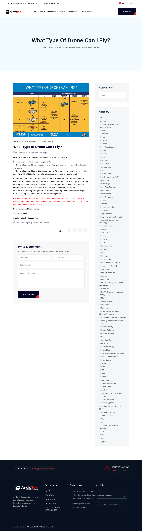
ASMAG (103, 130)
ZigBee (103, 442)
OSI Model (104, 343)
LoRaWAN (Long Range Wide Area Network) (111, 284)
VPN (102, 435)
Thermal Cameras (107, 415)
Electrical (103, 204)
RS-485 (103, 373)
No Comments (49, 141)
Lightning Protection (107, 272)
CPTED (103, 170)
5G (101, 118)
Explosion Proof (106, 214)
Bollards (103, 150)
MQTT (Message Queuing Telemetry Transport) (109, 312)
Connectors (104, 164)
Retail (102, 367)
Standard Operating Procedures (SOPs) (111, 407)
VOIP (102, 432)
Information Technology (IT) (110, 262)
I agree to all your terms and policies (109, 505)
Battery (103, 137)
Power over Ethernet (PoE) (110, 357)
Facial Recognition (107, 226)
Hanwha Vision (106, 246)
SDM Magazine (106, 380)
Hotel (102, 252)
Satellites (103, 377)
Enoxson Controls (107, 207)
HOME (47, 491)
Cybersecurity (105, 174)
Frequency (104, 239)
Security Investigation (108, 383)
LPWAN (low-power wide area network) (111, 293)
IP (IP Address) (105, 269)
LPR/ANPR (104, 289)
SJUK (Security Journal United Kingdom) (111, 395)
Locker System (105, 279)
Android (103, 121)
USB (102, 422)
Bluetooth (103, 144)
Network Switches (107, 330)
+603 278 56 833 (127, 3)
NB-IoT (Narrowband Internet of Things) (111, 322)
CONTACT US (50, 499)
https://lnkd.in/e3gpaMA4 (52, 194)
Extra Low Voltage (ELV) (109, 217)
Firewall (103, 236)
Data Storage (105, 184)
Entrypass (104, 210)
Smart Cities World (107, 399)
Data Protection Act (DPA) (109, 177)
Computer (104, 160)
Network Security (106, 327)
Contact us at (34, 468)
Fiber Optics (104, 232)
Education (104, 200)
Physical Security (106, 350)
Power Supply (105, 360)
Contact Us (127, 12)
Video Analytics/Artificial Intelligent (108, 427)
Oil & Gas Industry (107, 333)
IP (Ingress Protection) (108, 266)
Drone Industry (105, 194)
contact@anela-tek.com (51, 3)
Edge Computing (106, 197)
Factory (103, 229)
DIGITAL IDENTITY (52, 503)
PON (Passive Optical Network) (112, 353)
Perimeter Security (107, 347)
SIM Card (103, 390)
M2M (102, 298)
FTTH (102, 242)
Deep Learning (105, 190)
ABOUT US (49, 495)
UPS (102, 419)
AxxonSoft (104, 134)
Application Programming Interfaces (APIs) (109, 126)
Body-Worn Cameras (108, 147)
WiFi (102, 438)
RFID (102, 370)
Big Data (103, 140)
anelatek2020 (18, 141)
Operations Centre (107, 340)
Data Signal (104, 180)
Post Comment (28, 294)
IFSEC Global (105, 259)
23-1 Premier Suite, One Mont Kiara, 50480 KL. (22, 3)
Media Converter (106, 301)
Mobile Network (106, 308)
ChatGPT (103, 154)
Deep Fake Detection (108, 187)
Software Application (108, 403)
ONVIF (103, 337)
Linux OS (103, 276)
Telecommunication (107, 412)
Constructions (105, 167)
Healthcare (104, 249)
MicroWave (104, 305)
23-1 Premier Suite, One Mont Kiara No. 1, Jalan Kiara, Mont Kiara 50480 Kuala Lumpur (84, 495)
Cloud (102, 157)
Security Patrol (105, 387)
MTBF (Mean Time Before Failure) (113, 317)
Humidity (103, 256)
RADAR (103, 363)
